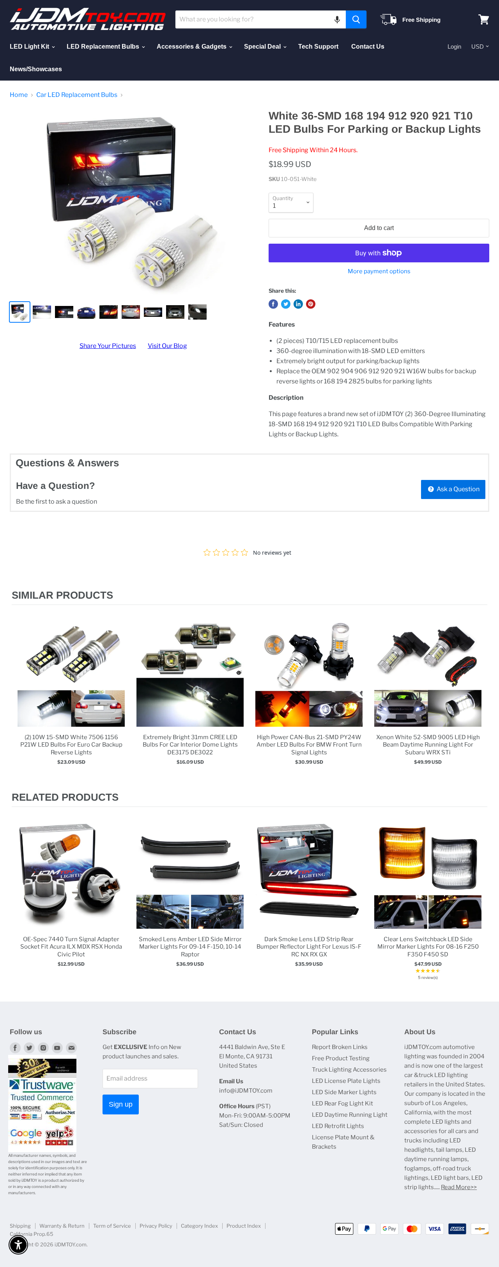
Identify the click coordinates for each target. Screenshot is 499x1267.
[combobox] (260, 19)
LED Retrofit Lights (338, 1126)
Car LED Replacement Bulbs (76, 94)
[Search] (356, 19)
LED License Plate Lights (346, 1080)
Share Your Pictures (108, 346)
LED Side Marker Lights (344, 1092)
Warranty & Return (62, 1226)
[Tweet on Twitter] (285, 304)
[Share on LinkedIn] (298, 304)
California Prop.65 (31, 1234)
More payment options (379, 271)
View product (71, 681)
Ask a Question (457, 489)
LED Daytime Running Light (350, 1114)
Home (19, 94)
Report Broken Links (340, 1047)
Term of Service (112, 1226)
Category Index (199, 1226)
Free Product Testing (341, 1058)
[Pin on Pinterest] (310, 304)
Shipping (20, 1226)
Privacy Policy (156, 1226)
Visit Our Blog (167, 346)
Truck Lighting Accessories (349, 1069)
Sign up (121, 1104)
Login (454, 46)
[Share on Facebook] (273, 304)
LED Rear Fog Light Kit (342, 1103)
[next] (479, 698)
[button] (337, 19)
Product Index (243, 1226)
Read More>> (459, 1187)
